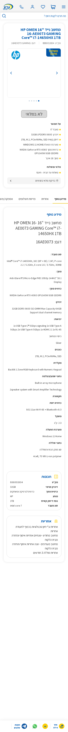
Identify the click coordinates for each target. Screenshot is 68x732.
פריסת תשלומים (27, 203)
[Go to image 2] (36, 104)
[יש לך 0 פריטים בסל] (53, 7)
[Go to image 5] (29, 104)
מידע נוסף (60, 203)
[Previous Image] (15, 76)
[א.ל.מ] (7, 6)
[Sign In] (32, 7)
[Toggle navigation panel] (63, 7)
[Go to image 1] (38, 104)
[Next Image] (53, 76)
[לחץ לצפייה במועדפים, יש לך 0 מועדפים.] (43, 7)
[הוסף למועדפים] (10, 30)
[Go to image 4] (31, 104)
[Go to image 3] (34, 104)
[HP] (15, 59)
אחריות (45, 203)
